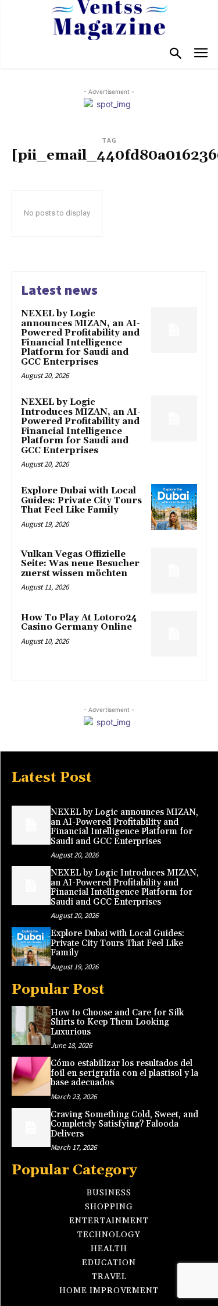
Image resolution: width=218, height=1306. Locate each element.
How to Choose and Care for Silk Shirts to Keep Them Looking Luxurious (117, 1022)
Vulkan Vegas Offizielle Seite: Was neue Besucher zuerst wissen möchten (80, 564)
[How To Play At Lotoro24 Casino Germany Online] (174, 634)
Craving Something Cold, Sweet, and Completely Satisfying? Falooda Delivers (124, 1124)
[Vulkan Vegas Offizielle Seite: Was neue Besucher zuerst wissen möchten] (174, 571)
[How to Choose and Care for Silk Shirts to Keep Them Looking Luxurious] (31, 1025)
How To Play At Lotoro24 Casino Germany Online (79, 622)
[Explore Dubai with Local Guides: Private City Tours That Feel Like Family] (174, 507)
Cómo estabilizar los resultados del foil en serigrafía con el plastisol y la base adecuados (124, 1073)
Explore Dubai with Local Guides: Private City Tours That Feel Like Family (81, 500)
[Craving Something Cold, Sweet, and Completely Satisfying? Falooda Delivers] (31, 1127)
